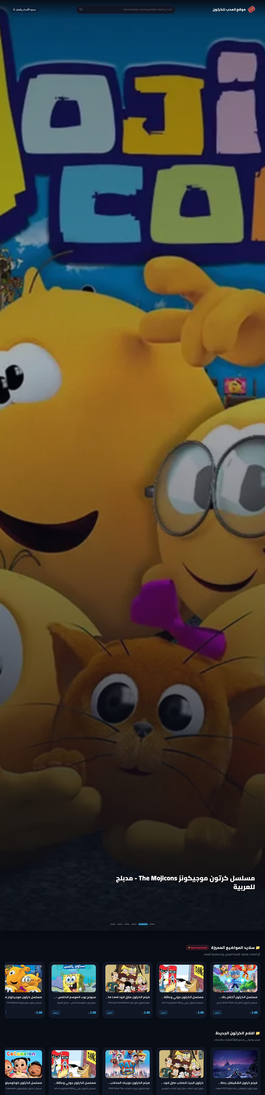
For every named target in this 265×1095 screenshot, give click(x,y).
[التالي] (11, 990)
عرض (217, 1012)
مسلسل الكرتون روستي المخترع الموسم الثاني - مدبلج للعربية (181, 882)
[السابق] (254, 990)
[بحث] (81, 9)
